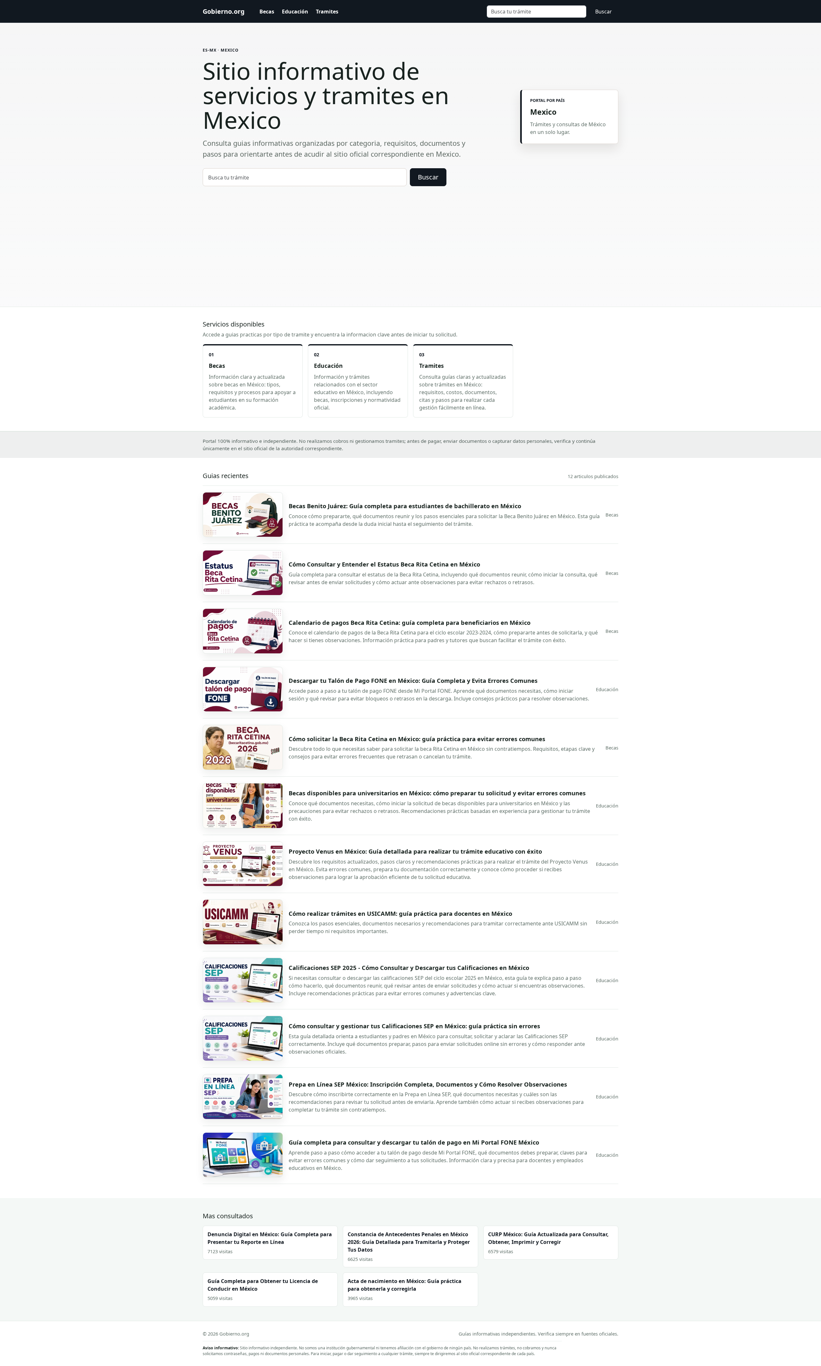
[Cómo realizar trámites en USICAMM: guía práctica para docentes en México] (243, 922)
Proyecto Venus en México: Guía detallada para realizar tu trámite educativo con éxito (415, 851)
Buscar (603, 11)
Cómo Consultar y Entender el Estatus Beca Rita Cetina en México (384, 564)
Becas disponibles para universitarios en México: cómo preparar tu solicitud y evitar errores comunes (437, 793)
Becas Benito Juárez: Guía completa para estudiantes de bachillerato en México (405, 506)
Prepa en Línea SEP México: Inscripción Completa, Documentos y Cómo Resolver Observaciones (428, 1084)
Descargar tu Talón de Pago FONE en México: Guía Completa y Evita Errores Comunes (413, 680)
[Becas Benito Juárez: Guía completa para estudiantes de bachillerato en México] (243, 514)
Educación (295, 11)
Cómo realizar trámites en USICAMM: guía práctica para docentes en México (400, 913)
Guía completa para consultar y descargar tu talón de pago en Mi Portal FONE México (414, 1142)
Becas (266, 11)
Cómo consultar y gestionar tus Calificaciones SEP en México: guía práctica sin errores (414, 1026)
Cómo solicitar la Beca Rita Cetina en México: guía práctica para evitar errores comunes (417, 739)
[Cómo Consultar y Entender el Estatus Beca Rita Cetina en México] (243, 572)
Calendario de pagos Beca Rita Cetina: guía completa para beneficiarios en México (409, 622)
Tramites (327, 11)
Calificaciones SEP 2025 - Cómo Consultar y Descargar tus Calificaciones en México (409, 968)
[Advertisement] (410, 234)
